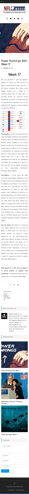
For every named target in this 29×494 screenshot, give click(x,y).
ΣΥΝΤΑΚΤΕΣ (11, 490)
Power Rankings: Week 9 (9, 434)
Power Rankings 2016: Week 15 (7, 297)
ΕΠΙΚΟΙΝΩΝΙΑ (20, 490)
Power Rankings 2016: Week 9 (10, 370)
